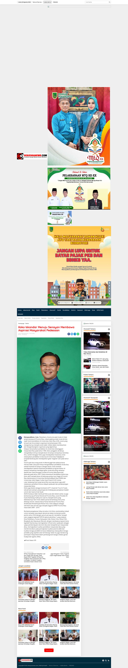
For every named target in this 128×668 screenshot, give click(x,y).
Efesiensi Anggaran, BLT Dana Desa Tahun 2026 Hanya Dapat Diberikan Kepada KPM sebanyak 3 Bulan (48, 600)
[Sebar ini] (68, 334)
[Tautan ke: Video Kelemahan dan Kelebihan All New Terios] (97, 341)
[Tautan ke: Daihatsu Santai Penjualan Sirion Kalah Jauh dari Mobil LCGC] (87, 367)
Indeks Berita (63, 665)
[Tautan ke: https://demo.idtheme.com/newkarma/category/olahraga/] (109, 462)
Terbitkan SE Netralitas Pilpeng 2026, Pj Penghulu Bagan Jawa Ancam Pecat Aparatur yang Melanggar (48, 582)
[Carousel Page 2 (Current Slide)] (98, 391)
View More (49, 650)
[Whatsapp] (78, 334)
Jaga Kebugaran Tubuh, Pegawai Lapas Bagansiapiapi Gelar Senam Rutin (59, 554)
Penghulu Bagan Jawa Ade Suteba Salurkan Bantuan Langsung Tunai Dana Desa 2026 (69, 600)
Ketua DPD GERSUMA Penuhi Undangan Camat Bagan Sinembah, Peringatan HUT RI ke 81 (27, 582)
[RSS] (49, 547)
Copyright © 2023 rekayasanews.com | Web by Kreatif (32, 665)
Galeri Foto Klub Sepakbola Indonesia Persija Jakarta (97, 497)
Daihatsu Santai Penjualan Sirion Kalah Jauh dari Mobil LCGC (100, 366)
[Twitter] (46, 547)
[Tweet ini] (72, 334)
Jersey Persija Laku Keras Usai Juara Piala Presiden (97, 487)
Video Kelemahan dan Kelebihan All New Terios (95, 353)
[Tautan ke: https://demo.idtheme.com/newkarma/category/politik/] (109, 375)
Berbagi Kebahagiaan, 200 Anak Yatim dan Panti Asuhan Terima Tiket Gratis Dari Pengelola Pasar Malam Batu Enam (69, 582)
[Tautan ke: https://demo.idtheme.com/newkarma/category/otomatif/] (109, 329)
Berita (19, 334)
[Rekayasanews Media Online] (32, 156)
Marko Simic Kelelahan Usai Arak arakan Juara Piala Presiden (98, 492)
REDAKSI (71, 665)
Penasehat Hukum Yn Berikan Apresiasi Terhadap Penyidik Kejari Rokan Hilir (26, 600)
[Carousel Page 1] (95, 391)
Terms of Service (53, 665)
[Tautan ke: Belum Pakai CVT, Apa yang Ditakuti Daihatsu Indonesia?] (87, 360)
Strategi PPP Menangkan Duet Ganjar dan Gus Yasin (95, 386)
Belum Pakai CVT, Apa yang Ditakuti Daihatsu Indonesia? (100, 359)
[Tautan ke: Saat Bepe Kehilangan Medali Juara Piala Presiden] (97, 472)
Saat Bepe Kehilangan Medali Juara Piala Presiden (96, 482)
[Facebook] (43, 547)
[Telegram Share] (75, 334)
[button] (109, 2)
